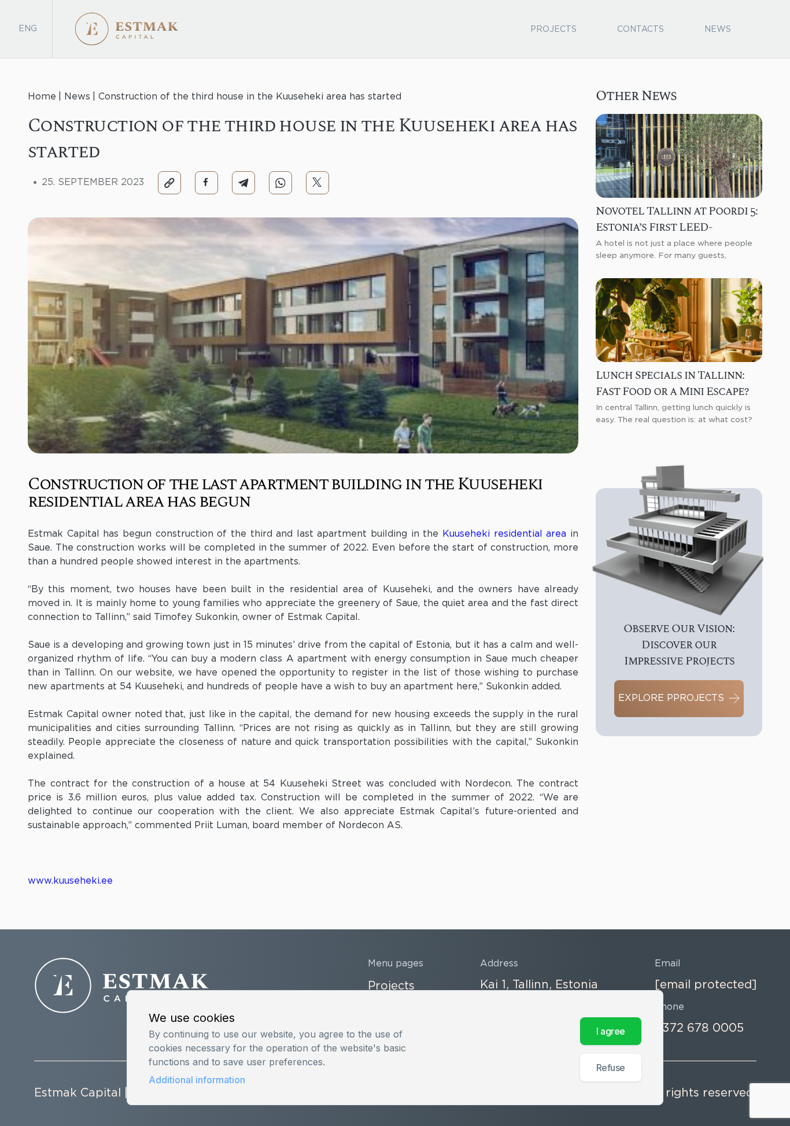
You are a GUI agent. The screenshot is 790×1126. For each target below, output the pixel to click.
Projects (553, 29)
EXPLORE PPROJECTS (671, 698)
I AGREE (610, 1032)
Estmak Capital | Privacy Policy (123, 1093)
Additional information (197, 1080)
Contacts (640, 29)
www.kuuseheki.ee (70, 881)
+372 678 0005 (699, 1028)
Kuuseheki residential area (504, 534)
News (717, 29)
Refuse (610, 1068)
